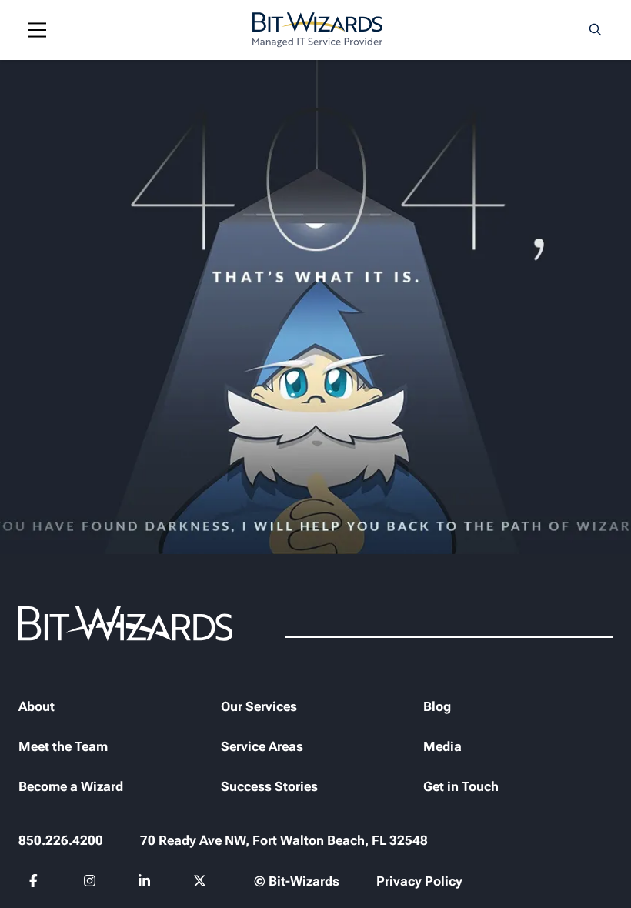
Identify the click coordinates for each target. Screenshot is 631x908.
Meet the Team (63, 746)
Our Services (259, 706)
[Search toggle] (596, 30)
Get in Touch (461, 786)
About (36, 706)
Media (442, 746)
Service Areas (262, 746)
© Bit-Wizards (296, 881)
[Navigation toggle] (37, 30)
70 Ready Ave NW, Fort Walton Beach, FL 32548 (284, 840)
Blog (437, 706)
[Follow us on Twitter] (199, 882)
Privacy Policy (419, 881)
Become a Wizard (70, 786)
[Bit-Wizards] (317, 30)
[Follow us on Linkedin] (144, 882)
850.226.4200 (60, 840)
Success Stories (269, 786)
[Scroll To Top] (30, 877)
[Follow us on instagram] (90, 882)
